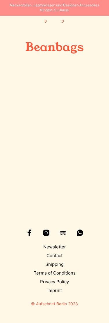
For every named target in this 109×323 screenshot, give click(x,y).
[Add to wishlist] (48, 153)
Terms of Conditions (55, 273)
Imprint (54, 290)
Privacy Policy (54, 281)
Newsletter (54, 247)
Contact (54, 255)
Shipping (54, 264)
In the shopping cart (27, 175)
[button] (42, 21)
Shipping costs (31, 181)
